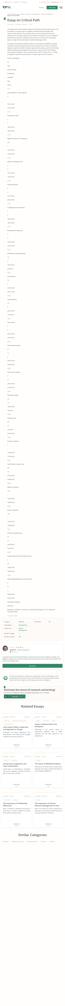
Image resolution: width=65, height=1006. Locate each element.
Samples (22, 14)
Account (41, 7)
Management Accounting (18, 841)
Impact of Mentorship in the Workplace (46, 725)
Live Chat (16, 2)
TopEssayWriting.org (13, 14)
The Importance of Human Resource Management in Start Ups (47, 804)
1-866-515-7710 (8, 2)
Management (36, 14)
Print (31, 24)
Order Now (52, 7)
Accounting (5, 841)
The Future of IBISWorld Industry (48, 764)
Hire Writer (32, 666)
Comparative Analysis (32, 841)
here (60, 2)
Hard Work (51, 841)
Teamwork (43, 841)
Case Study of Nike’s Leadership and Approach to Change (15, 728)
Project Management (47, 14)
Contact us (24, 2)
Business (28, 14)
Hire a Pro (15, 696)
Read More (17, 745)
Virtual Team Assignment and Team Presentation (14, 765)
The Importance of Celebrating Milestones (15, 804)
